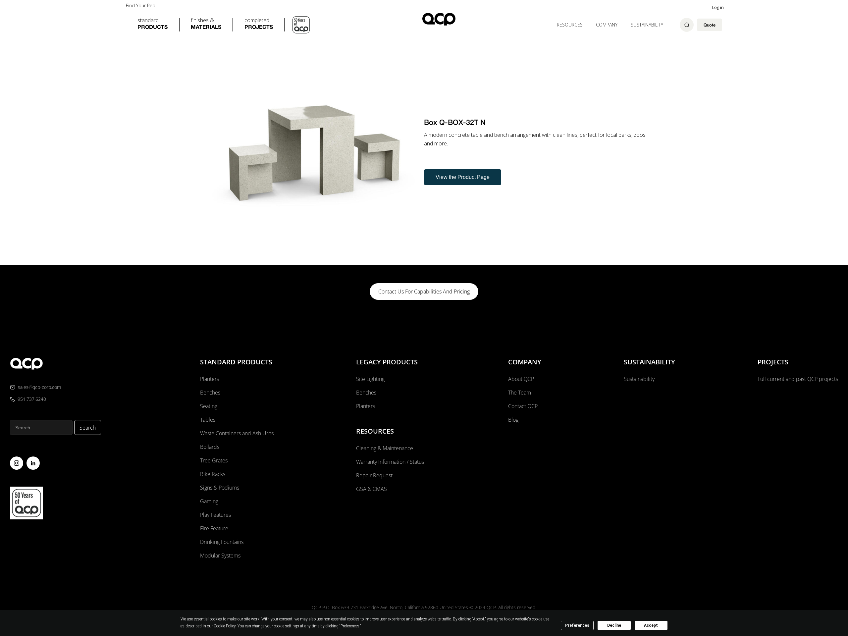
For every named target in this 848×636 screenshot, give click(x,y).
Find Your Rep (140, 5)
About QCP (521, 379)
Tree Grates (214, 460)
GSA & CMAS (371, 489)
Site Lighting (370, 379)
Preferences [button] (350, 626)
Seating (208, 406)
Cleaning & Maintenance (384, 448)
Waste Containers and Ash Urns (237, 433)
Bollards (209, 446)
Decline (614, 625)
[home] (438, 19)
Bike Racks (212, 474)
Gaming (209, 501)
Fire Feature (214, 528)
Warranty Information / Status (390, 461)
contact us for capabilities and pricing (424, 291)
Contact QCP (523, 406)
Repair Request (374, 475)
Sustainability (647, 25)
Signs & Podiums (219, 487)
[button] (152, 24)
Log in (718, 7)
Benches (210, 392)
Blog (513, 419)
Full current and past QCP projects (798, 379)
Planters (209, 379)
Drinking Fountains (221, 542)
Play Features (215, 514)
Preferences (577, 625)
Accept (651, 625)
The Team (519, 392)
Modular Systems (220, 555)
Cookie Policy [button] (225, 626)
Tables (207, 419)
